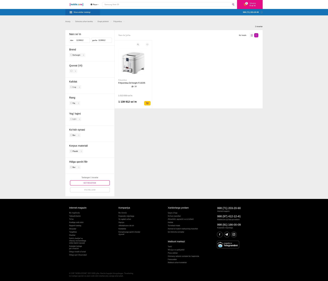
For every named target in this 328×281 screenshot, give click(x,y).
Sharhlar (72, 235)
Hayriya (121, 222)
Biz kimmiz (123, 213)
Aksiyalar (72, 229)
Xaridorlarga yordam (178, 207)
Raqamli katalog (75, 225)
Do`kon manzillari (174, 216)
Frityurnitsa (117, 21)
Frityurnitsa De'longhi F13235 (131, 83)
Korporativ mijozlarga (126, 216)
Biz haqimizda (74, 213)
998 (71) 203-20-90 (229, 208)
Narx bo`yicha (124, 35)
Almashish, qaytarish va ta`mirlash (181, 219)
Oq (73, 103)
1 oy (74, 87)
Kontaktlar (122, 229)
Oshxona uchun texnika (84, 21)
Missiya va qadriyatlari (176, 250)
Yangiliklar (73, 232)
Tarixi (170, 247)
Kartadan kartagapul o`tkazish (75, 247)
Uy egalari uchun (125, 219)
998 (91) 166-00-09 (229, 224)
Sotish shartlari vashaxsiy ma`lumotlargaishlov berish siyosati (77, 240)
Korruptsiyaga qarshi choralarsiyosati (129, 233)
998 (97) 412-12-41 (229, 216)
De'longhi (76, 55)
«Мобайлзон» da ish (126, 225)
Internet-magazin (77, 207)
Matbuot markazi (176, 241)
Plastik (75, 151)
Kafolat (170, 222)
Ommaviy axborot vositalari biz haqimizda (183, 256)
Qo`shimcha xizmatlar (176, 232)
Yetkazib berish (75, 216)
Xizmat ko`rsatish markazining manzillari (183, 229)
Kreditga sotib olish (76, 222)
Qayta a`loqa (172, 213)
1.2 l (74, 119)
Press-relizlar (173, 253)
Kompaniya (124, 207)
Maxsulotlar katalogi (82, 12)
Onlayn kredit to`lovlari (77, 252)
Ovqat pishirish (103, 21)
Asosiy (68, 21)
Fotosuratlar (172, 259)
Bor (73, 135)
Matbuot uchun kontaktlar (177, 262)
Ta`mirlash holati (174, 225)
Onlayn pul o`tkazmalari (78, 255)
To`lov (71, 219)
